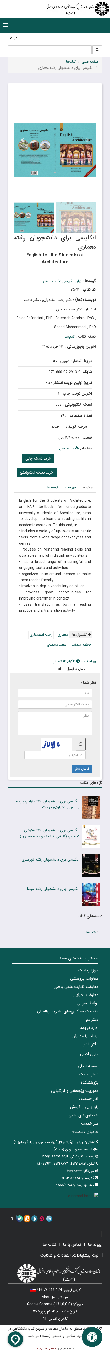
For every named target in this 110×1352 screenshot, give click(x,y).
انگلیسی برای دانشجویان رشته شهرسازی (50, 859)
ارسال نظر (82, 769)
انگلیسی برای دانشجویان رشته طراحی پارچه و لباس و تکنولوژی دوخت (47, 804)
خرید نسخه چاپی (38, 458)
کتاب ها (49, 1244)
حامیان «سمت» (85, 1131)
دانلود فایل (67, 448)
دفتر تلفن (90, 1044)
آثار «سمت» (88, 1099)
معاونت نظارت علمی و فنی (76, 986)
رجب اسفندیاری (41, 635)
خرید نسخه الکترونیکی (36, 472)
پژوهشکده (89, 1082)
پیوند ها (95, 1244)
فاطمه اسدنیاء (81, 645)
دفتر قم (92, 1019)
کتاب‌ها (71, 61)
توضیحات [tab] (51, 487)
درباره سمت (88, 1074)
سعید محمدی (57, 645)
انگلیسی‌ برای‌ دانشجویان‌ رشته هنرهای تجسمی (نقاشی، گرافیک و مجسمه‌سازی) (49, 833)
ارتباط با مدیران (85, 1036)
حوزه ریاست (88, 970)
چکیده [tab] (88, 487)
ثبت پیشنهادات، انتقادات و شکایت (69, 1255)
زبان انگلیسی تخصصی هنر (62, 281)
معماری (62, 635)
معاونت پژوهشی (84, 978)
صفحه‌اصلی (90, 61)
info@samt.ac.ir (55, 1156)
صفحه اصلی (88, 1066)
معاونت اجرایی (85, 995)
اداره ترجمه (89, 1028)
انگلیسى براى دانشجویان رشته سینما (53, 889)
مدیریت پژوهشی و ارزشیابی (74, 1090)
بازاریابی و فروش (84, 1107)
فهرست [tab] (70, 487)
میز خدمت (89, 1123)
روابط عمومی (87, 1003)
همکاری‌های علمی (83, 1115)
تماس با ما (72, 1244)
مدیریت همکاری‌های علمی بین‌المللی (67, 1011)
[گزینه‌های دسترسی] (92, 1337)
